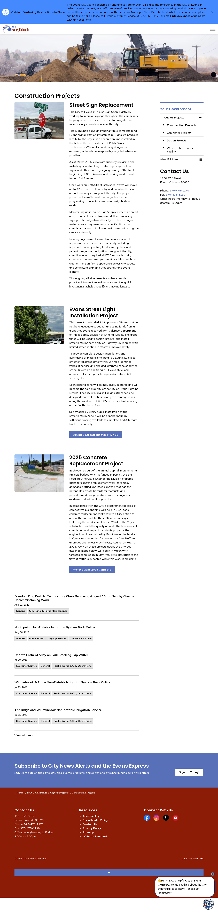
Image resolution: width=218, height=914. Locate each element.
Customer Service (81, 638)
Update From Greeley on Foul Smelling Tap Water (51, 655)
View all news (23, 735)
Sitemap (88, 832)
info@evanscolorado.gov (188, 16)
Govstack (198, 858)
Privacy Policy (92, 828)
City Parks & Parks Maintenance (48, 610)
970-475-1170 (179, 190)
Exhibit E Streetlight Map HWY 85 (95, 434)
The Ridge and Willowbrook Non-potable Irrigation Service (58, 710)
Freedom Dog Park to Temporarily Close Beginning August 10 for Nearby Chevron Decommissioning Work (74, 598)
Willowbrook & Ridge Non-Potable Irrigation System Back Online (62, 682)
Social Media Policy (95, 820)
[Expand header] (213, 29)
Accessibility (91, 816)
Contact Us (90, 824)
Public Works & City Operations (48, 638)
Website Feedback (95, 836)
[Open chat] (208, 904)
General (20, 610)
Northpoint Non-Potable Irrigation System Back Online (54, 627)
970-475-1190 (175, 194)
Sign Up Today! (189, 772)
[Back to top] (109, 872)
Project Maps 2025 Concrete (92, 569)
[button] (178, 159)
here (87, 16)
